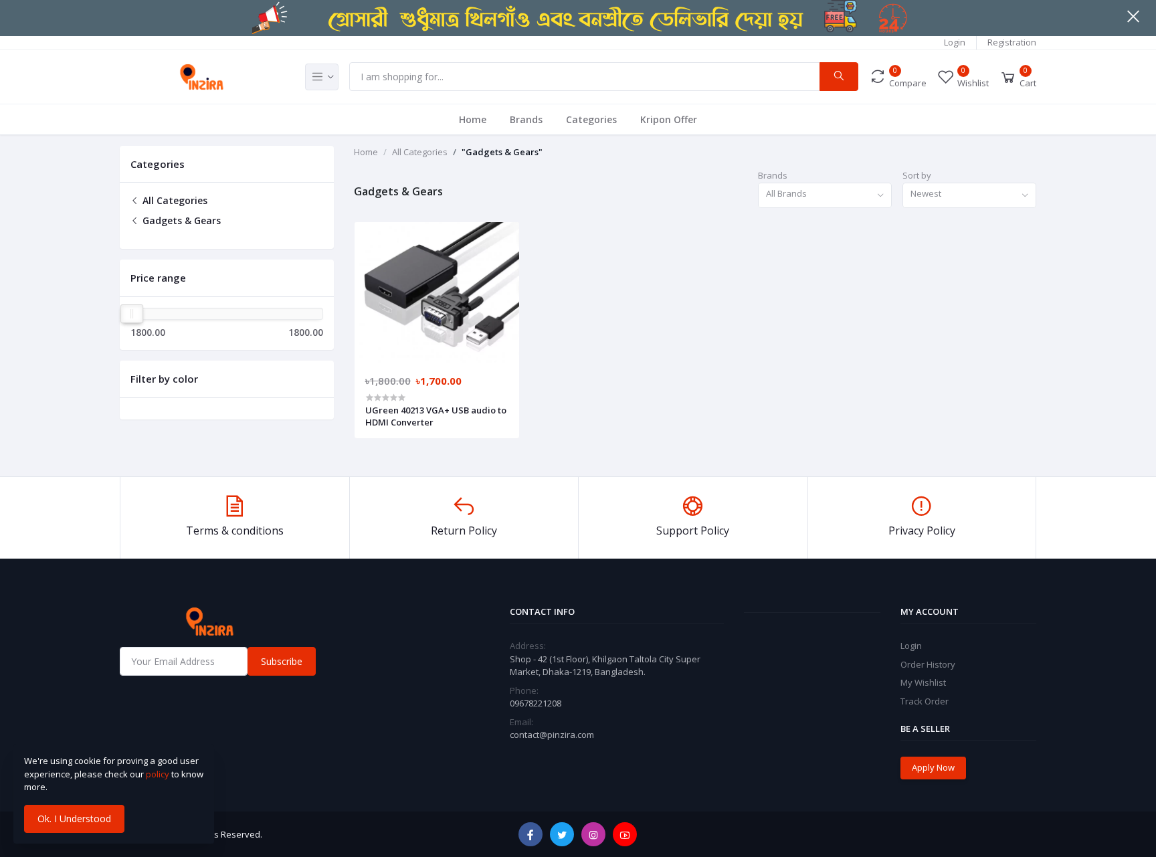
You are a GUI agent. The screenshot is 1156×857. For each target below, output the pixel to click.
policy (157, 774)
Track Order (924, 701)
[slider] (131, 313)
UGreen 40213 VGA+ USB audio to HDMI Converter (435, 416)
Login (954, 42)
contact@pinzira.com (552, 735)
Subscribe (281, 661)
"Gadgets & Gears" (502, 152)
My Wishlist (923, 682)
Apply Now (933, 767)
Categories (591, 119)
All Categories (173, 200)
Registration (1011, 42)
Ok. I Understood (74, 818)
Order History (927, 664)
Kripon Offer (668, 119)
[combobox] (825, 196)
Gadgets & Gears (180, 220)
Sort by (916, 175)
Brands (526, 119)
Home (472, 119)
